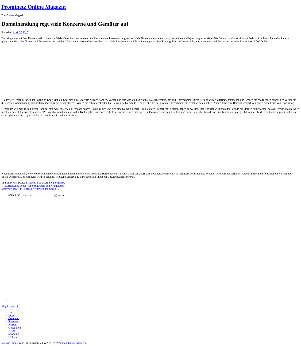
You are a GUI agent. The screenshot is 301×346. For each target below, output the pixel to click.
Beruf (11, 315)
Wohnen (13, 337)
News (32, 182)
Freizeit (12, 324)
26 (20, 32)
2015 (25, 32)
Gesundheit (14, 327)
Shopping (13, 333)
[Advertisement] (30, 70)
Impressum (18, 342)
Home (11, 312)
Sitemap (5, 342)
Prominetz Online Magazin (71, 342)
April (15, 32)
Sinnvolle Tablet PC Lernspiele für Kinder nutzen (30, 188)
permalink (58, 182)
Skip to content (9, 306)
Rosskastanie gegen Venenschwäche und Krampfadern (33, 185)
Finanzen (13, 321)
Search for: (14, 194)
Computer (13, 318)
